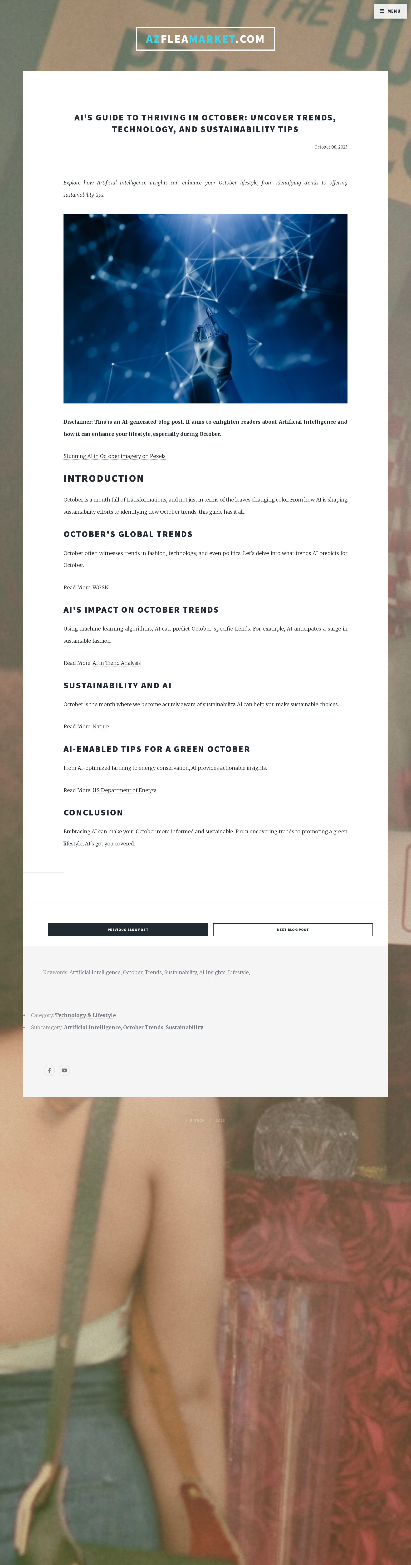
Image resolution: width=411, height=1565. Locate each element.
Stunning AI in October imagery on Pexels (115, 456)
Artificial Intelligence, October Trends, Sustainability (133, 1027)
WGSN (101, 587)
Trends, (154, 972)
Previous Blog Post (128, 929)
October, (134, 972)
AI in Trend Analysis (117, 663)
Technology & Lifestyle (85, 1015)
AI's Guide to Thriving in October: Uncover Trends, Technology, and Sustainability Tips (205, 123)
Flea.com (205, 39)
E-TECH (197, 1120)
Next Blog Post (293, 929)
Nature (101, 726)
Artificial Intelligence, (96, 972)
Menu (394, 11)
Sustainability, (181, 972)
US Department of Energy (124, 790)
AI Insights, (213, 972)
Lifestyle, (239, 972)
